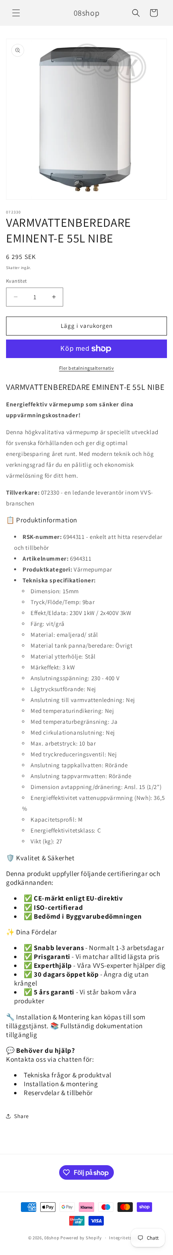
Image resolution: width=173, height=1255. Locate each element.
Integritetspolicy (127, 1238)
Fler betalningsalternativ (86, 368)
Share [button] (21, 1116)
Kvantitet (16, 281)
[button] (16, 13)
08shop (51, 1238)
